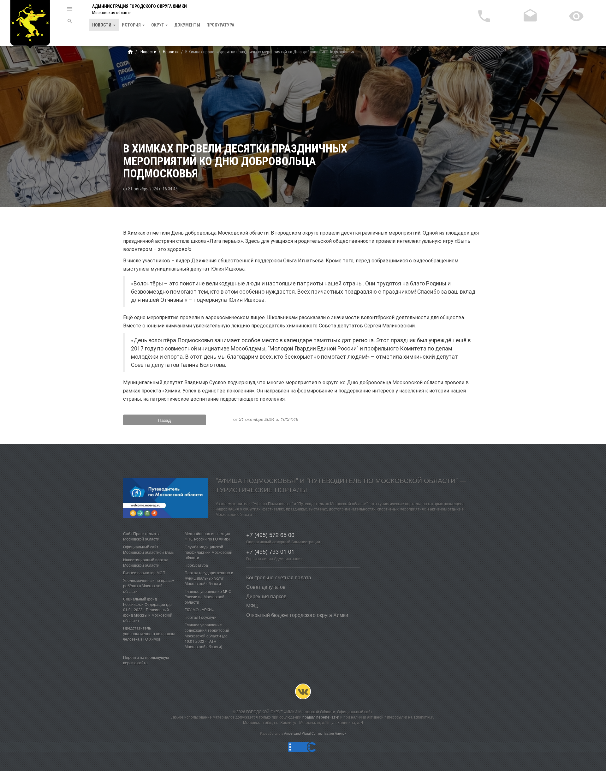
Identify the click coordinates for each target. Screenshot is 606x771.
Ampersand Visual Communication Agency (315, 733)
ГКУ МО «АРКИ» (199, 609)
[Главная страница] (130, 51)
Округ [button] (158, 24)
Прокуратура (220, 24)
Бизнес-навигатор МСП (144, 572)
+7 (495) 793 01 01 (270, 551)
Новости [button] (102, 24)
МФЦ (252, 605)
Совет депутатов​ (266, 586)
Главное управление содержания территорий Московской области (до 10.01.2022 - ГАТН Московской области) (207, 635)
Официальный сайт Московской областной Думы (149, 549)
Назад (164, 420)
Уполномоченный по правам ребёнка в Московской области (148, 585)
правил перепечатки (320, 717)
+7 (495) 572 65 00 (270, 534)
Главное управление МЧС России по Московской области (208, 597)
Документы (187, 24)
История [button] (132, 24)
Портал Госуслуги (201, 617)
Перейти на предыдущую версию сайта (146, 659)
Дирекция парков (266, 596)
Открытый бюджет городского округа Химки (297, 615)
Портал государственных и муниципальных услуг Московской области (209, 578)
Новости (148, 51)
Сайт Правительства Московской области (142, 536)
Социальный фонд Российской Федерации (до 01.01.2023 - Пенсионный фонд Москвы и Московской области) (147, 609)
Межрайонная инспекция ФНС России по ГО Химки (207, 536)
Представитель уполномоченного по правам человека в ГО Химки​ (149, 633)
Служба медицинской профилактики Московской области (208, 552)
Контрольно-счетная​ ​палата (278, 577)
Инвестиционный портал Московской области (145, 562)
